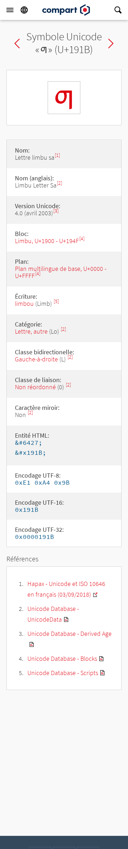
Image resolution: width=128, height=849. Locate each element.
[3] (56, 211)
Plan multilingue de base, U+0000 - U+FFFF (60, 272)
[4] (82, 239)
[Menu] (10, 10)
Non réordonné (35, 387)
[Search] (118, 10)
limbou (24, 303)
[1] (57, 155)
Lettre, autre (31, 331)
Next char (111, 43)
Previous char (17, 43)
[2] (59, 183)
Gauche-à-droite (36, 359)
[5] (56, 301)
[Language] (24, 10)
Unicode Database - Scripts (62, 673)
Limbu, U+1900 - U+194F (47, 241)
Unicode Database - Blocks (62, 658)
